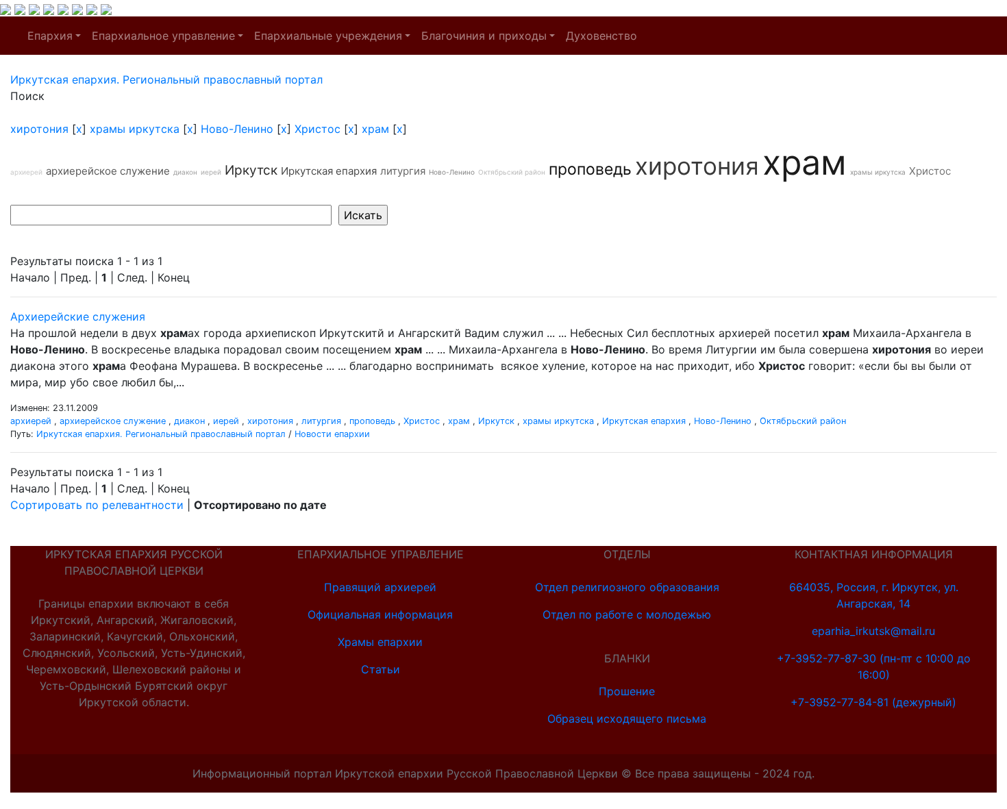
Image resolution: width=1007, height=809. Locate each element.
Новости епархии (332, 434)
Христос (317, 129)
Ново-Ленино (237, 129)
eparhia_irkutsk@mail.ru (873, 631)
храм (375, 129)
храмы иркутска (134, 129)
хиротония (39, 129)
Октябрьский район (511, 172)
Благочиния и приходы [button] (484, 35)
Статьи (380, 669)
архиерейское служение (108, 170)
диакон (185, 172)
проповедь (590, 169)
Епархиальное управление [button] (163, 35)
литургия (402, 170)
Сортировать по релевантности (97, 505)
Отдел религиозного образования (627, 587)
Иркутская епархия (329, 170)
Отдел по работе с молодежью (627, 614)
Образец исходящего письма (626, 718)
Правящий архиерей (380, 587)
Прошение (627, 691)
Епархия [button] (50, 35)
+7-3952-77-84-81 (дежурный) (873, 702)
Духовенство (601, 35)
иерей (211, 172)
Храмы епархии (380, 642)
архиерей (26, 172)
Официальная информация (380, 614)
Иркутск (251, 170)
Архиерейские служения (77, 316)
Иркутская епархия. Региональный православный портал (161, 434)
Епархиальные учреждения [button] (328, 35)
